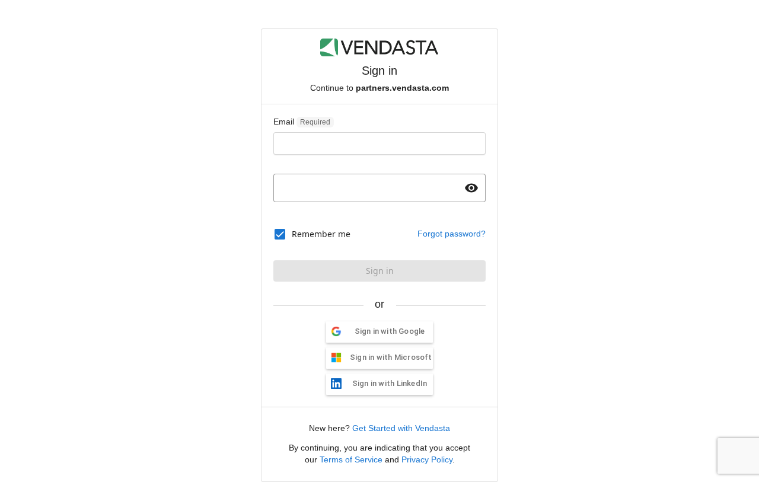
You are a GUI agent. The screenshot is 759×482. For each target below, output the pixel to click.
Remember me (321, 234)
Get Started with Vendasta (401, 428)
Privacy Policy (426, 459)
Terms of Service (351, 459)
